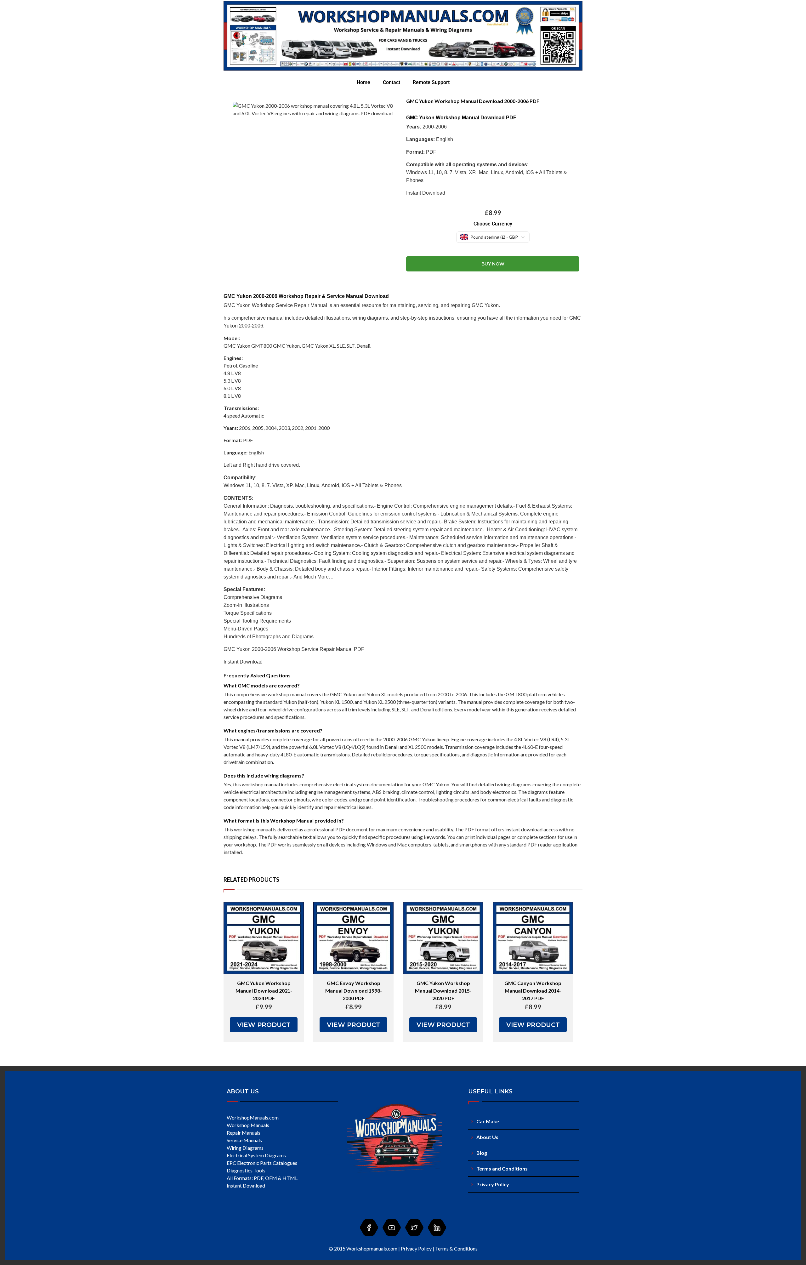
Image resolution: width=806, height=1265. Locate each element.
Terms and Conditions (502, 1168)
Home (363, 82)
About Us (487, 1137)
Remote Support (431, 82)
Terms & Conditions (456, 1248)
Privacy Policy (492, 1184)
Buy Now (492, 264)
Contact (391, 82)
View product (264, 1025)
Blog (481, 1153)
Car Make (487, 1121)
